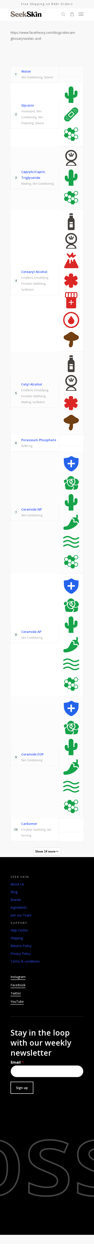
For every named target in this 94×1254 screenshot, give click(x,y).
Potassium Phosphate (38, 440)
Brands (15, 899)
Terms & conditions (25, 961)
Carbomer (29, 823)
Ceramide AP (31, 632)
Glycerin (27, 105)
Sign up (22, 1088)
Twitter (15, 993)
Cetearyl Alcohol (34, 272)
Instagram (18, 977)
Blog (13, 892)
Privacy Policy (20, 953)
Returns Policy (20, 946)
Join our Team (20, 915)
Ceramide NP (31, 509)
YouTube (17, 1001)
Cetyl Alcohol (31, 384)
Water (26, 71)
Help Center (19, 930)
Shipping (16, 938)
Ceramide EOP (32, 754)
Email (17, 1062)
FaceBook (18, 985)
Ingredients (18, 907)
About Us (17, 884)
